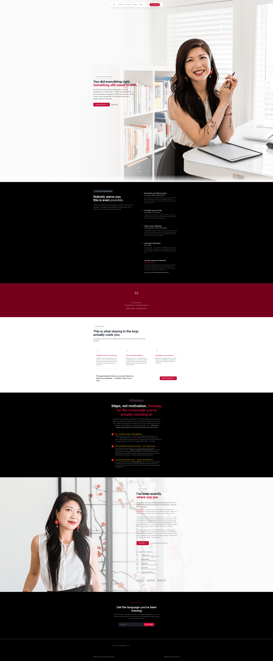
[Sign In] (147, 4)
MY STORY (142, 543)
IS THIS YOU (121, 4)
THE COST (128, 4)
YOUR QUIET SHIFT (100, 104)
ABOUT (141, 4)
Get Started (154, 4)
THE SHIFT (135, 4)
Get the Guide (148, 624)
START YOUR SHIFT (167, 378)
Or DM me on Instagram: (120, 645)
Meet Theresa (114, 104)
